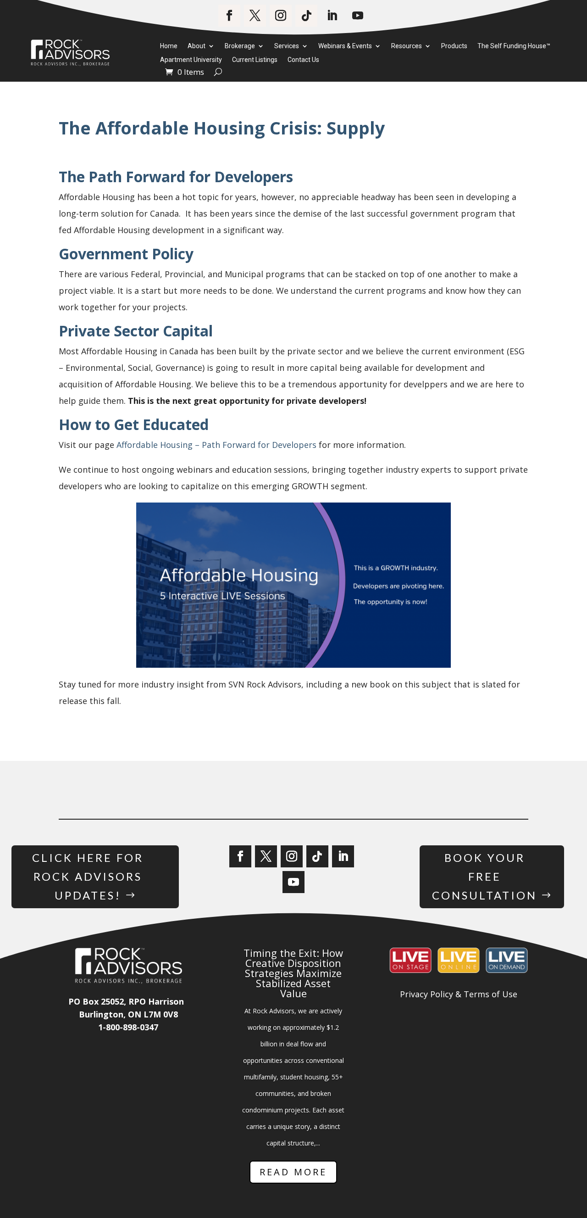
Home (168, 46)
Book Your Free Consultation (484, 876)
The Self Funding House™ (513, 46)
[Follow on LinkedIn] (332, 16)
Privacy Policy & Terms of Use (458, 994)
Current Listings (254, 60)
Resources (406, 46)
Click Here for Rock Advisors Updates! (88, 876)
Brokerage (240, 46)
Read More (293, 1172)
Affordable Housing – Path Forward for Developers (216, 444)
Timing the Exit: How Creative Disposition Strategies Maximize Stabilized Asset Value (293, 973)
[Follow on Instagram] (281, 16)
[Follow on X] (255, 16)
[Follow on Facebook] (229, 16)
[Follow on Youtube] (358, 16)
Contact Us (303, 60)
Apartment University (191, 60)
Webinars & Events (345, 46)
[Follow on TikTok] (306, 16)
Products (454, 46)
